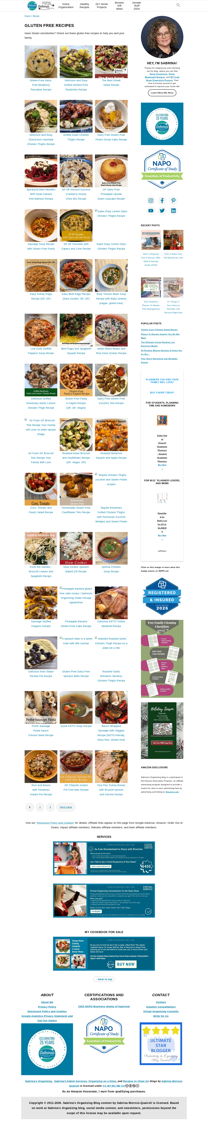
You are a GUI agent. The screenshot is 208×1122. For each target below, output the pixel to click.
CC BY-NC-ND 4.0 (114, 1085)
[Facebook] (162, 200)
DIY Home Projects (102, 6)
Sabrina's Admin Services (70, 1081)
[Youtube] (150, 210)
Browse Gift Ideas (119, 5)
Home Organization (66, 6)
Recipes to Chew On (136, 1081)
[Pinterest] (173, 200)
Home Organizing (159, 74)
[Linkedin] (173, 210)
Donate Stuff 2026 (136, 5)
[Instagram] (150, 200)
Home (27, 16)
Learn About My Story (162, 93)
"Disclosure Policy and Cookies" (55, 822)
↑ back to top (104, 979)
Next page (66, 807)
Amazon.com (172, 792)
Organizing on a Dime (102, 1081)
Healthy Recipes (84, 6)
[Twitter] (162, 210)
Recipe (36, 16)
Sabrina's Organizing (38, 1081)
